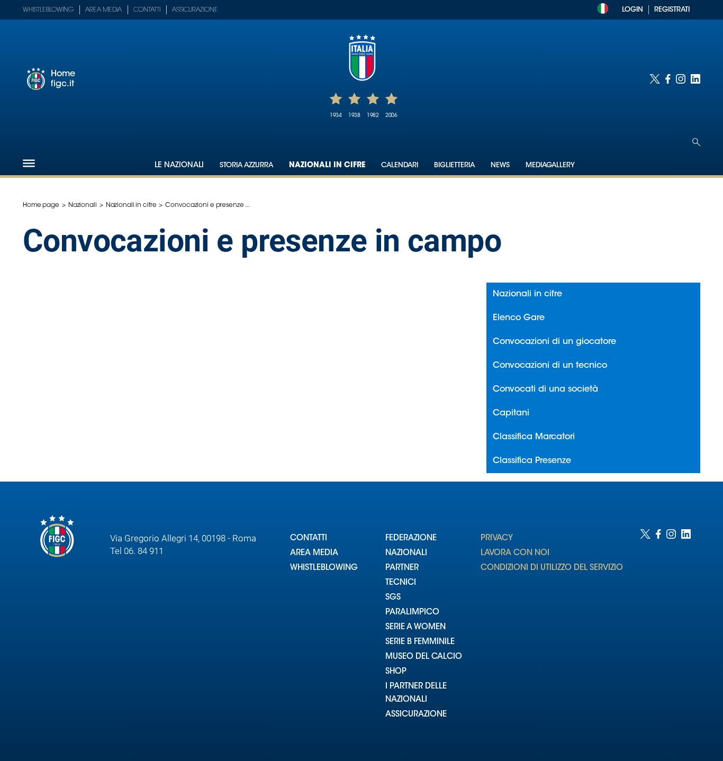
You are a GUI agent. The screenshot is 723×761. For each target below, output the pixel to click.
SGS (393, 598)
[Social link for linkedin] (695, 79)
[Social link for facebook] (668, 79)
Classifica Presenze (532, 461)
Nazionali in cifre (327, 165)
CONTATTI (308, 538)
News (500, 165)
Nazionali (82, 205)
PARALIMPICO (412, 613)
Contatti (146, 10)
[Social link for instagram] (680, 79)
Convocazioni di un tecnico (550, 365)
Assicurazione (195, 10)
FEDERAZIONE (411, 538)
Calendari (399, 165)
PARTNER (402, 568)
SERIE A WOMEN (415, 627)
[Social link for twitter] (654, 79)
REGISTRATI (672, 9)
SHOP (395, 672)
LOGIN (632, 9)
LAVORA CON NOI (515, 553)
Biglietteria (454, 165)
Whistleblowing (48, 10)
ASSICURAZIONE (416, 715)
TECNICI (400, 583)
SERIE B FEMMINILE (420, 642)
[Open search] (696, 142)
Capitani (511, 413)
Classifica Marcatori (534, 437)
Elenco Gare (519, 318)
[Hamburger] (29, 163)
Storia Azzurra (246, 165)
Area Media (103, 10)
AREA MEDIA (314, 553)
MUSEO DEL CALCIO (423, 657)
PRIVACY (497, 538)
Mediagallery (550, 165)
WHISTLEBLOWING (324, 568)
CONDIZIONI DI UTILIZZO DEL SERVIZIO (552, 568)
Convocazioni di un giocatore (554, 342)
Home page (41, 205)
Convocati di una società (545, 389)
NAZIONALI (406, 553)
